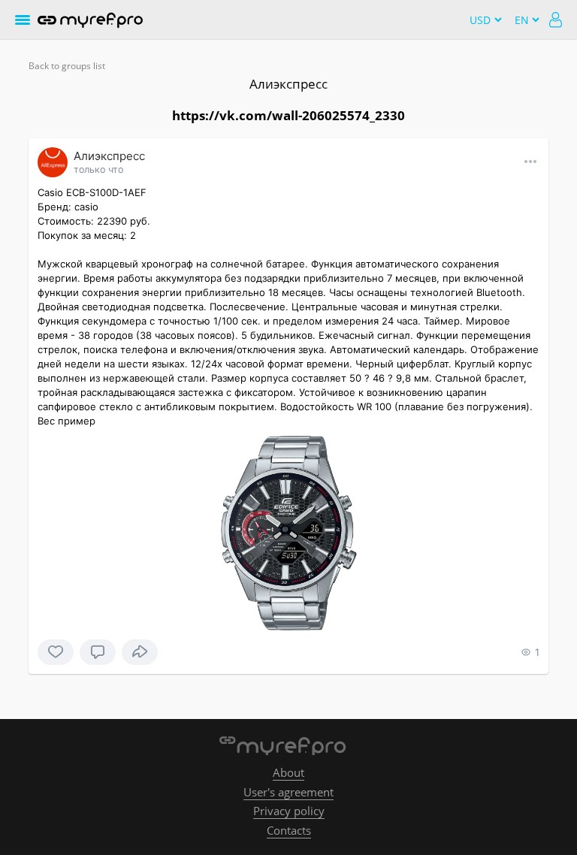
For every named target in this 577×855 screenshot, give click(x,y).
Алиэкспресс (288, 83)
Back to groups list (67, 65)
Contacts (289, 830)
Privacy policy (289, 810)
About (288, 772)
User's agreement (288, 791)
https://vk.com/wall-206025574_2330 (288, 115)
